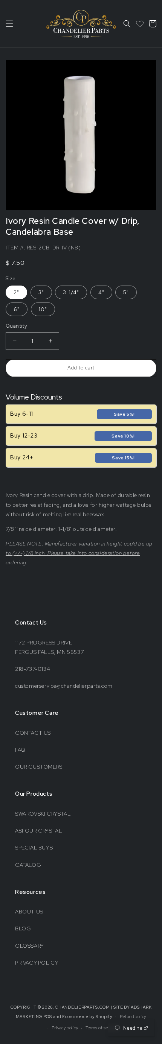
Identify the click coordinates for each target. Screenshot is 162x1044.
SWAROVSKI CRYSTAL (42, 813)
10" (43, 309)
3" (41, 292)
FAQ (20, 749)
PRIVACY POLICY (36, 962)
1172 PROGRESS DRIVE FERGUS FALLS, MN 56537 (49, 647)
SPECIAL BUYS (34, 847)
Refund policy (133, 1016)
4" (101, 292)
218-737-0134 (32, 669)
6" (17, 309)
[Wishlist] (139, 23)
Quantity (16, 326)
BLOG (23, 928)
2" (16, 292)
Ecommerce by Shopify (87, 1016)
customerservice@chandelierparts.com (64, 685)
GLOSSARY (29, 945)
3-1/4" (71, 292)
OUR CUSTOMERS (39, 766)
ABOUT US (29, 911)
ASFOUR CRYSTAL (38, 830)
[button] (9, 23)
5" (126, 292)
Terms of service (102, 1027)
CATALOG (28, 865)
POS (47, 1016)
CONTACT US (33, 732)
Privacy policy (65, 1027)
